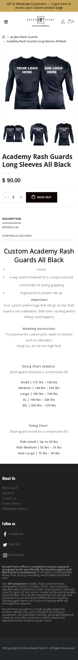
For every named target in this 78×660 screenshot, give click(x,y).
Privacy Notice (11, 503)
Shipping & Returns (14, 509)
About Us (8, 493)
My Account (10, 488)
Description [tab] (11, 219)
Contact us (9, 498)
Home (3, 37)
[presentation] (5, 134)
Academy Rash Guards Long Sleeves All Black (37, 160)
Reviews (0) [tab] (10, 227)
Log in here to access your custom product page (43, 6)
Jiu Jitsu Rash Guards (24, 37)
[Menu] (6, 22)
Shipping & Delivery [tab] (17, 236)
